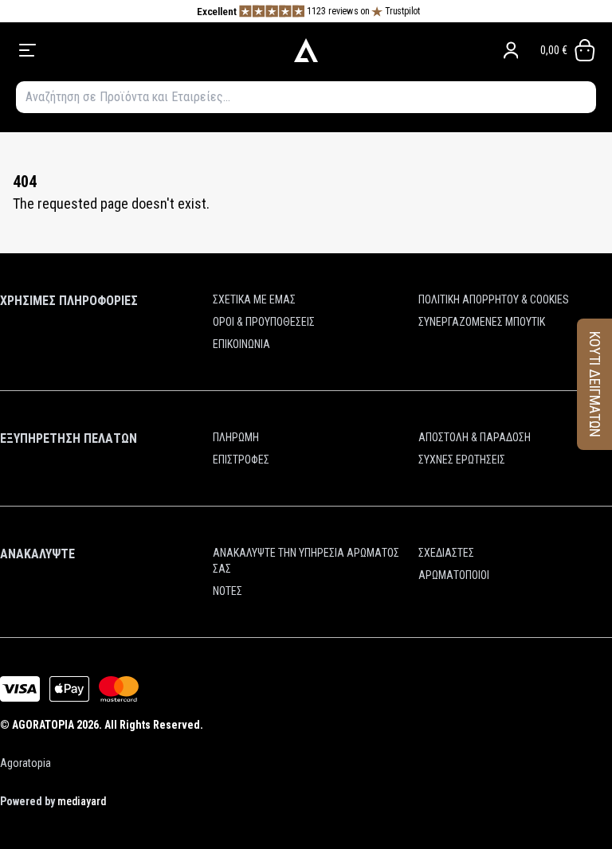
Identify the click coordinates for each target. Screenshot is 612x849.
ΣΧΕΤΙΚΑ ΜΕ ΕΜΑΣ (254, 299)
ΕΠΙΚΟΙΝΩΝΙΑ (241, 344)
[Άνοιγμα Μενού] (132, 50)
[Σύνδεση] (511, 50)
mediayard (81, 801)
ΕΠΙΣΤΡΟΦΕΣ (241, 459)
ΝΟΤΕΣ (227, 591)
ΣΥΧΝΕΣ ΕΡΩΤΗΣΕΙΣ (461, 459)
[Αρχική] (306, 50)
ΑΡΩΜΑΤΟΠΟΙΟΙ (453, 575)
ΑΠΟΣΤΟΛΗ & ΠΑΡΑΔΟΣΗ (474, 437)
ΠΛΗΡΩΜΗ (236, 437)
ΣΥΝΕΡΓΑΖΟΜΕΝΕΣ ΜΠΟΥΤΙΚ (481, 321)
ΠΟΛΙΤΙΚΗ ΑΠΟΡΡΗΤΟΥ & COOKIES (493, 299)
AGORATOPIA (43, 724)
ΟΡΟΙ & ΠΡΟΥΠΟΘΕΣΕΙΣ (264, 321)
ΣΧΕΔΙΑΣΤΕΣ (446, 552)
